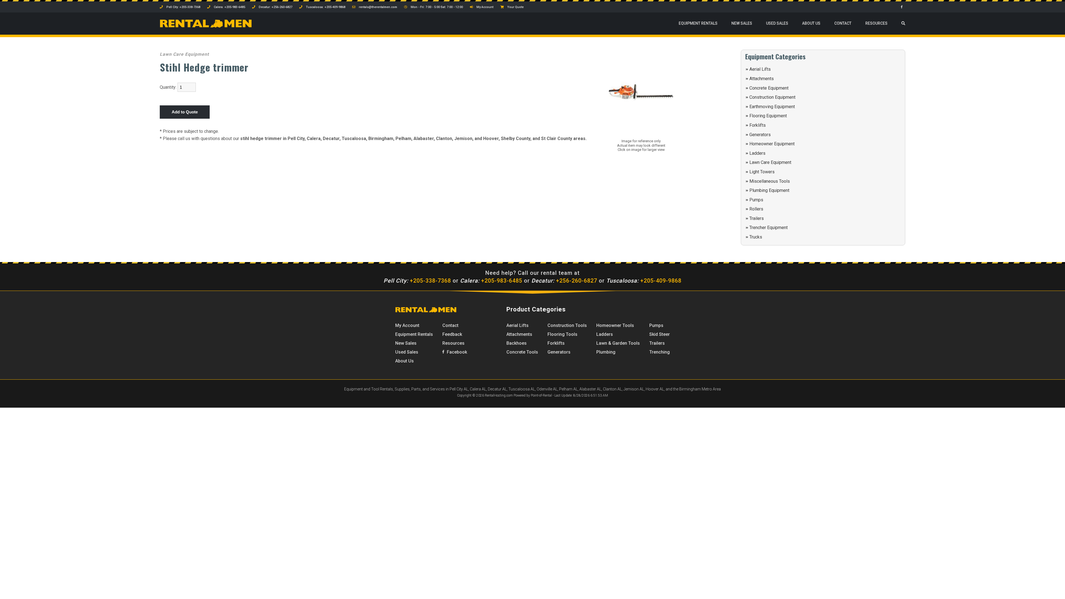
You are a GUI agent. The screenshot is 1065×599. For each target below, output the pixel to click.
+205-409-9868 (643, 280)
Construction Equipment (772, 97)
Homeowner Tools (615, 325)
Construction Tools (567, 325)
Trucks (755, 237)
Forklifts (757, 125)
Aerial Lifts (760, 69)
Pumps (756, 199)
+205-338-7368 (417, 280)
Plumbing (605, 352)
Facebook (456, 352)
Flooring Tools (562, 334)
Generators (760, 134)
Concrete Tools (522, 352)
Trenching (659, 352)
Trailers (756, 218)
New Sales (741, 23)
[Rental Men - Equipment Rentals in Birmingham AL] (206, 26)
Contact (842, 23)
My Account (484, 7)
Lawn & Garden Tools (618, 343)
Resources (876, 23)
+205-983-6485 (491, 280)
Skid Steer (659, 334)
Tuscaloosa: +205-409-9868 (325, 7)
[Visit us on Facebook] (903, 7)
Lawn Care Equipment (770, 162)
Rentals (698, 23)
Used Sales (777, 23)
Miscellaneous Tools (769, 181)
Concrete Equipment (768, 88)
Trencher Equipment (768, 227)
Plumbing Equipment (769, 190)
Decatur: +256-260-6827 (275, 7)
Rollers (756, 209)
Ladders (757, 153)
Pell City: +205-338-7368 (183, 7)
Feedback (452, 334)
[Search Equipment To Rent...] (903, 23)
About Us (811, 23)
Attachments (761, 78)
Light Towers (762, 171)
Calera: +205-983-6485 (229, 7)
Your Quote (515, 7)
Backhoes (516, 343)
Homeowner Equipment (772, 143)
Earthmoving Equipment (772, 106)
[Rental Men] (426, 311)
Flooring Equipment (768, 115)
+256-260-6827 (564, 280)
